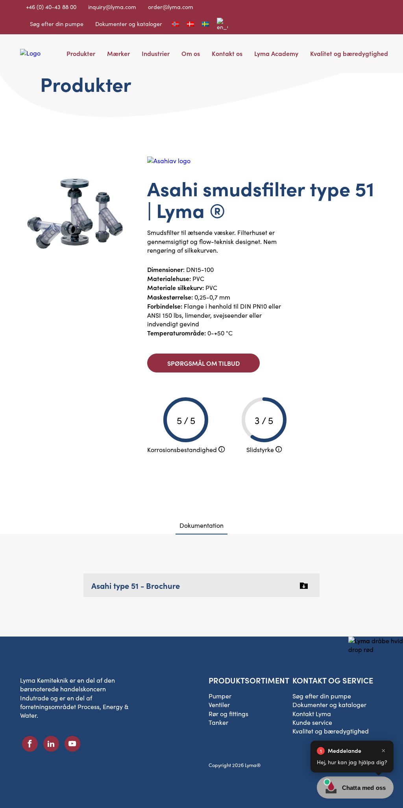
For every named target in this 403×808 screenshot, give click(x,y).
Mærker (118, 53)
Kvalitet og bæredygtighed (349, 53)
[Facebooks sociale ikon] (30, 744)
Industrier (156, 53)
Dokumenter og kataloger (128, 24)
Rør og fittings (228, 713)
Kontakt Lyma (311, 713)
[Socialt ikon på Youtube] (72, 744)
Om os (190, 53)
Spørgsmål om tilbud (203, 363)
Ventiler (219, 704)
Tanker (218, 722)
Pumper (220, 696)
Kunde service (312, 722)
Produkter (81, 53)
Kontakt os (227, 53)
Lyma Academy (276, 53)
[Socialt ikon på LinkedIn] (51, 744)
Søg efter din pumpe (56, 24)
